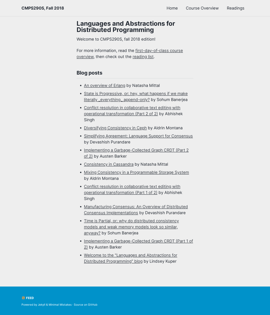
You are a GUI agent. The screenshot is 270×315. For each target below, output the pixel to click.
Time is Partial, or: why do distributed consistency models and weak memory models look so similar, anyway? (131, 226)
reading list (143, 56)
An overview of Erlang (104, 85)
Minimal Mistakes (60, 304)
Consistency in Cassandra (109, 164)
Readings (235, 8)
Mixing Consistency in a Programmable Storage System (136, 172)
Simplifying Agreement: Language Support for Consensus (138, 136)
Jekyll (41, 304)
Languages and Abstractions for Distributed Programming (126, 26)
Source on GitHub (85, 304)
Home (172, 8)
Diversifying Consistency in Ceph (115, 127)
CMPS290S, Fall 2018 (42, 8)
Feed (29, 298)
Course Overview (202, 8)
